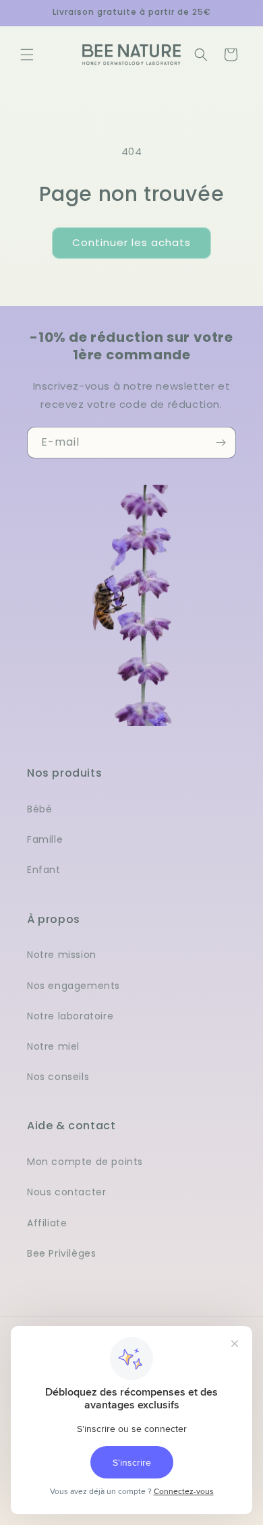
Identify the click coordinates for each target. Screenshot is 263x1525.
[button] (27, 54)
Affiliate (47, 1223)
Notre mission (61, 954)
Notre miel (53, 1046)
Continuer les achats (131, 242)
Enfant (44, 869)
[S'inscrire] (220, 442)
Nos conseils (58, 1076)
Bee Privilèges (61, 1253)
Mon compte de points (85, 1161)
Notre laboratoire (70, 1016)
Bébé (39, 809)
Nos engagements (73, 985)
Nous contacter (66, 1192)
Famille (45, 839)
